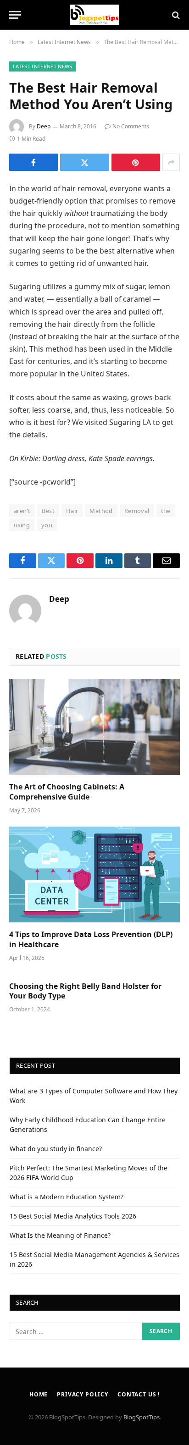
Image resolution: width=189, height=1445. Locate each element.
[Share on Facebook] (33, 162)
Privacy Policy (82, 1394)
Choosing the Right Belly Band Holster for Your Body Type (85, 991)
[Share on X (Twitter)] (84, 162)
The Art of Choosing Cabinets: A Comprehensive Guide (66, 792)
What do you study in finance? (56, 1148)
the (166, 511)
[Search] (175, 15)
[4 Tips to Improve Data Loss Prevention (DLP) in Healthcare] (94, 874)
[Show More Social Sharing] (171, 162)
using (22, 525)
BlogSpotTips (141, 1417)
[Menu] (15, 15)
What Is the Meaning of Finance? (60, 1235)
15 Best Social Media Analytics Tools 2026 (73, 1216)
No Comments (130, 126)
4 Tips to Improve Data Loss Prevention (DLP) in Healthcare (90, 939)
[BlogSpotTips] (95, 15)
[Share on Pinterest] (135, 162)
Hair (72, 511)
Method (100, 511)
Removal (137, 511)
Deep (43, 126)
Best (48, 511)
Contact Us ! (138, 1394)
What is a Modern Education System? (66, 1196)
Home (38, 1394)
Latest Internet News (42, 66)
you (46, 525)
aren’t (22, 511)
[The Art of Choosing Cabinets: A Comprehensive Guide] (94, 727)
